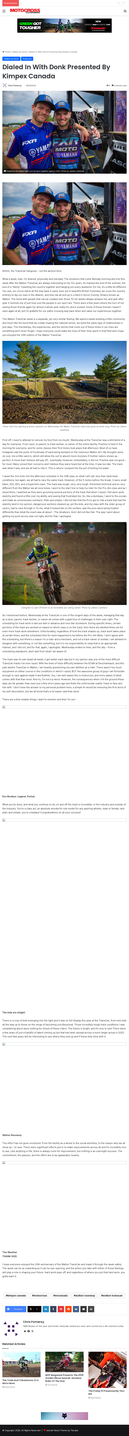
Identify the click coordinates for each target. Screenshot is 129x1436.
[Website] (25, 1331)
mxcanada (61, 1295)
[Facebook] (29, 1331)
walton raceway (85, 1295)
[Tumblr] (53, 1309)
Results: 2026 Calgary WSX (33, 3)
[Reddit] (68, 1309)
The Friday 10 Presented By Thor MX (106, 1392)
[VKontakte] (76, 1309)
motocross (40, 1295)
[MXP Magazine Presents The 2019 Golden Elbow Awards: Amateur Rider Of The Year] (64, 1362)
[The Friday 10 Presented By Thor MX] (107, 1370)
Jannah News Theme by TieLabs (62, 1430)
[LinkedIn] (46, 1309)
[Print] (91, 1309)
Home (7, 52)
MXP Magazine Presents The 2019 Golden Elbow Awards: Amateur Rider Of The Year (64, 1378)
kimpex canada (16, 1295)
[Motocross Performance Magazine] (25, 11)
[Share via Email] (83, 1309)
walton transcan (113, 1295)
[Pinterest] (61, 1309)
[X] (32, 1331)
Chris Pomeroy (15, 85)
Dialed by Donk (19, 52)
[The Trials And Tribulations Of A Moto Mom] (21, 1364)
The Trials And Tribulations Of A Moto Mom (20, 1382)
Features (27, 58)
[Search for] (125, 12)
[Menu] (4, 12)
